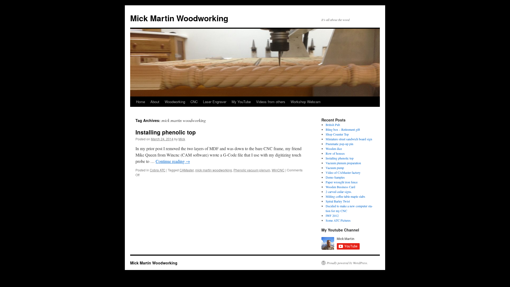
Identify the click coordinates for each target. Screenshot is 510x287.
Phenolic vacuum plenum (251, 170)
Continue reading (173, 161)
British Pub (333, 125)
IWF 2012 (332, 215)
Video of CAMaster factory (343, 172)
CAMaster (187, 170)
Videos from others (270, 101)
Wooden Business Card (340, 187)
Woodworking (175, 101)
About (154, 101)
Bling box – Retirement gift (343, 129)
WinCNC (278, 170)
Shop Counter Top (337, 134)
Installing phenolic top (165, 132)
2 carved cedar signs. (339, 191)
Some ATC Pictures (338, 220)
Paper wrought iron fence (342, 182)
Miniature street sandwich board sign (349, 139)
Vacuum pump (335, 168)
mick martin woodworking (213, 170)
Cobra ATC (157, 170)
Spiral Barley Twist (338, 201)
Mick (181, 139)
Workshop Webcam (306, 101)
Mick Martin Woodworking (179, 18)
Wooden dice (334, 148)
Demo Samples (335, 177)
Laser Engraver (214, 101)
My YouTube (241, 101)
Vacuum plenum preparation (343, 163)
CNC (194, 101)
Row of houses (335, 153)
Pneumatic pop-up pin (339, 144)
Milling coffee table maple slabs (345, 196)
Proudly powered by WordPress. (347, 263)
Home (140, 101)
